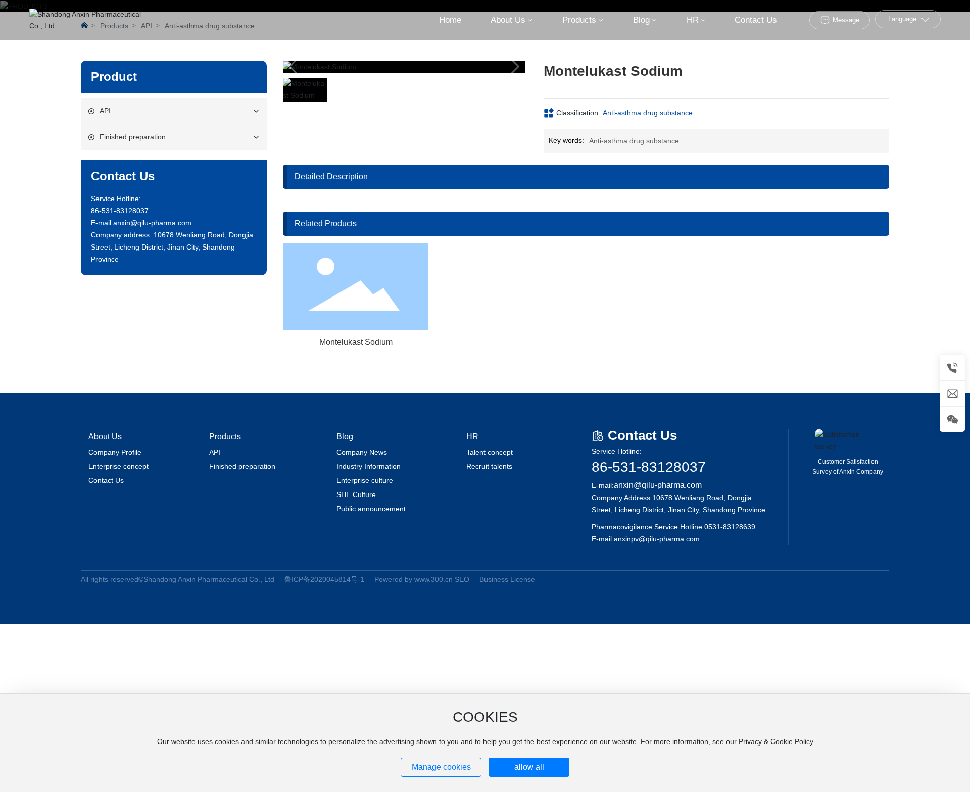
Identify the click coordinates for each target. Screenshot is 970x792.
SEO (462, 579)
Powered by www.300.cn (413, 579)
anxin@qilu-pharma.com (152, 223)
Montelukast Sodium (356, 342)
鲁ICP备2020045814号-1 (324, 579)
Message (846, 20)
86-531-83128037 (649, 467)
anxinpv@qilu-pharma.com (657, 539)
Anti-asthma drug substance (648, 113)
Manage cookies (441, 767)
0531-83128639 (729, 527)
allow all (529, 767)
